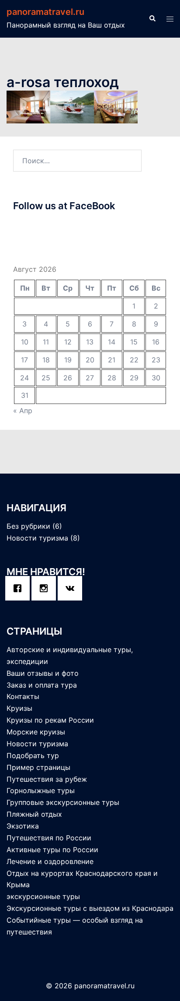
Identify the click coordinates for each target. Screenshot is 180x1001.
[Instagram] (46, 588)
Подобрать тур (33, 755)
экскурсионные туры (43, 896)
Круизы (19, 708)
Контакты (23, 696)
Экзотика (23, 826)
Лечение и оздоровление (50, 861)
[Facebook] (20, 588)
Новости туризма (37, 538)
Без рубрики (28, 526)
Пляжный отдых (34, 814)
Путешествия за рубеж (47, 779)
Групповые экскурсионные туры (63, 802)
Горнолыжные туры (41, 790)
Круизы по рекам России (50, 720)
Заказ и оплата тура (42, 685)
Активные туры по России (52, 849)
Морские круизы (36, 731)
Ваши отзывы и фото (43, 673)
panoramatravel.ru (45, 12)
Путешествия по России (49, 837)
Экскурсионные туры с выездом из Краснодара (90, 908)
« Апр (22, 410)
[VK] (72, 588)
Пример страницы (38, 767)
